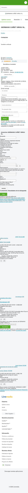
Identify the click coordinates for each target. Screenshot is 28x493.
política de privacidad (10, 122)
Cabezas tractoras (5, 389)
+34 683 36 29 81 (18, 72)
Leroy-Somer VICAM (6, 371)
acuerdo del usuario (21, 330)
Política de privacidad (7, 439)
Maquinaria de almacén (16, 389)
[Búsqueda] (25, 7)
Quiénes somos (6, 404)
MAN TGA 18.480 (5, 242)
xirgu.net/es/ (4, 76)
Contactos (4, 410)
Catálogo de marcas (7, 447)
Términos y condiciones (8, 436)
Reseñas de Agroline (7, 444)
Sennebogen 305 (5, 302)
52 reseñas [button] (14, 61)
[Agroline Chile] (10, 2)
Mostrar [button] (12, 72)
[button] (25, 2)
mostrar (4, 188)
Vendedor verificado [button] (6, 44)
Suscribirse (5, 326)
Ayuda (3, 407)
